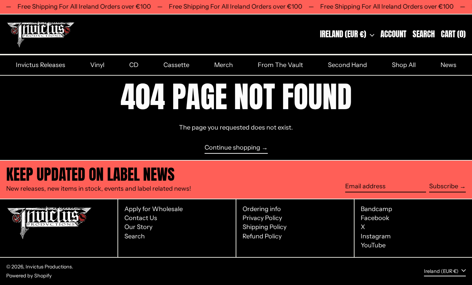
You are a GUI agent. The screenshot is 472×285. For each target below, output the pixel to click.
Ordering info (262, 209)
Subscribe (443, 186)
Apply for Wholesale (153, 209)
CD (134, 65)
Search (134, 236)
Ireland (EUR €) (344, 34)
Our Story (138, 227)
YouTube (373, 245)
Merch (223, 65)
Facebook (375, 218)
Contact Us (140, 218)
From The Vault (280, 65)
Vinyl (97, 65)
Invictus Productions (49, 267)
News (448, 65)
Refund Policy (262, 236)
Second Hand (347, 65)
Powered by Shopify (29, 276)
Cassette (176, 65)
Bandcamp (376, 209)
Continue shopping (232, 147)
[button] (424, 34)
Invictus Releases (40, 65)
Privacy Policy (262, 218)
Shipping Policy (264, 227)
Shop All (404, 65)
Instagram (376, 236)
